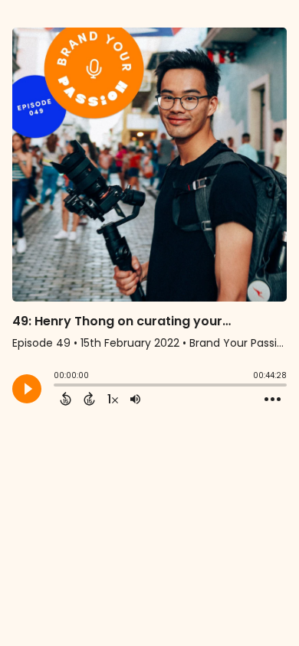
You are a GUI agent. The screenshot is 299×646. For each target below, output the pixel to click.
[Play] (26, 388)
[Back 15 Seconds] (65, 399)
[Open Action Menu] (272, 399)
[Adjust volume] (135, 399)
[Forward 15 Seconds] (89, 399)
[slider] (57, 386)
